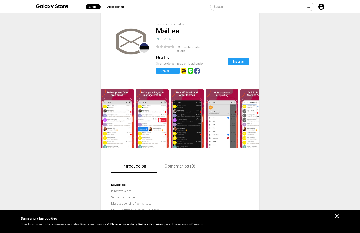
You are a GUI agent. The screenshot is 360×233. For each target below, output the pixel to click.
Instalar (238, 61)
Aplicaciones (115, 7)
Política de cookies (150, 224)
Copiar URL (168, 71)
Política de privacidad (121, 224)
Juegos (93, 7)
